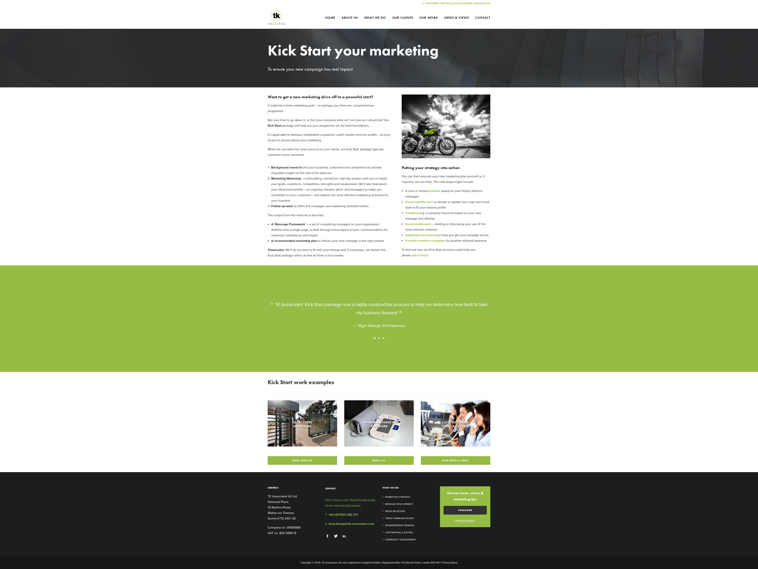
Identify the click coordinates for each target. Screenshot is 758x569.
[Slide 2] (379, 338)
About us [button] (379, 460)
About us (349, 18)
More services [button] (302, 460)
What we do (375, 18)
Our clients (402, 18)
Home (330, 18)
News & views (456, 18)
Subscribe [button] (465, 510)
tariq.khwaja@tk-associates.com (472, 3)
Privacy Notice (465, 521)
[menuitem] (331, 18)
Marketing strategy (398, 497)
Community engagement (400, 539)
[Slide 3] (383, 338)
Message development (399, 504)
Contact (482, 18)
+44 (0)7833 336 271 (436, 3)
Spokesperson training (399, 525)
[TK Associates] (276, 17)
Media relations (395, 511)
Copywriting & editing (399, 532)
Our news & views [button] (455, 460)
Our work (428, 18)
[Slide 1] (374, 338)
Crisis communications (399, 518)
